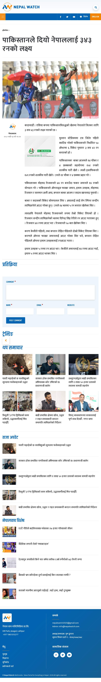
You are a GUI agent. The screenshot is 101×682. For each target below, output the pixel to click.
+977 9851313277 (10, 634)
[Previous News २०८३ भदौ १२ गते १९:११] (5, 340)
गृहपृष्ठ (4, 654)
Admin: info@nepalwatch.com (65, 626)
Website (71, 305)
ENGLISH (95, 16)
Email (40, 305)
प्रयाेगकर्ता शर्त (7, 666)
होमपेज (5, 30)
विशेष (85, 17)
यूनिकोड (5, 662)
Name (9, 305)
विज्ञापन (5, 658)
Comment (11, 282)
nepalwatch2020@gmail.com (65, 623)
